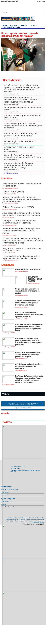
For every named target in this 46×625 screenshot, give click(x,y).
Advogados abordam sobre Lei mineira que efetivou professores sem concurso (21, 215)
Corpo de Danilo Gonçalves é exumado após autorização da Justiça (22, 157)
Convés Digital (39, 524)
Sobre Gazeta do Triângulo (9, 489)
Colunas (23, 25)
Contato (32, 25)
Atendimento (5, 501)
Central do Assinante (8, 507)
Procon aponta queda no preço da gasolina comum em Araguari (19, 34)
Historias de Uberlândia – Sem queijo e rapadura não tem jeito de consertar (21, 258)
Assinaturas (5, 492)
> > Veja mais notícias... (11, 173)
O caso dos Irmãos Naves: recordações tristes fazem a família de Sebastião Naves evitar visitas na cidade (22, 241)
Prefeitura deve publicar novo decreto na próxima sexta (21, 186)
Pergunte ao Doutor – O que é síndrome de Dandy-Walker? (21, 250)
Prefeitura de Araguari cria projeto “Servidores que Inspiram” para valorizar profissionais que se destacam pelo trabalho (22, 380)
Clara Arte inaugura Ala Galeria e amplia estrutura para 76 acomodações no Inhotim (23, 126)
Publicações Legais (11, 27)
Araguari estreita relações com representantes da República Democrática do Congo (18, 166)
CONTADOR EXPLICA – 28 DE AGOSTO (19, 149)
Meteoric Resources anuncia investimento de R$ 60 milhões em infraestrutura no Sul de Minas (20, 100)
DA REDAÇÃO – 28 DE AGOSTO (20, 142)
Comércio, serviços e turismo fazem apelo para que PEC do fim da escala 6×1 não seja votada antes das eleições (22, 89)
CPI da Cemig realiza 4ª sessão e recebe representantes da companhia (28, 367)
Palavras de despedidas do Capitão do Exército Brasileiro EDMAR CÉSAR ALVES (21, 231)
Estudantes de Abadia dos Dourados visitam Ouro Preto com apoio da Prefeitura (29, 315)
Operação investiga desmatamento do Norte (22, 109)
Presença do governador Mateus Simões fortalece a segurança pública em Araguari (28, 355)
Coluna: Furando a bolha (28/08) (18, 208)
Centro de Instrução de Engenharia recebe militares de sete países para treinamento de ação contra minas (22, 328)
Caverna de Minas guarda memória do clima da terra (22, 117)
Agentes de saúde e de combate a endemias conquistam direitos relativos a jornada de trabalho (22, 200)
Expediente (4, 495)
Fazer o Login (41, 1)
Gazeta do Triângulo (23, 5)
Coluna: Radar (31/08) (13, 192)
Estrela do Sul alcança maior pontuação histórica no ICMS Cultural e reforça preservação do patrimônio (22, 342)
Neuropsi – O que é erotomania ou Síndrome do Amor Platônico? (19, 223)
